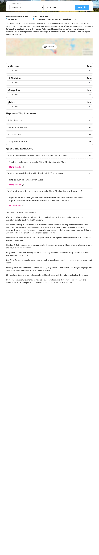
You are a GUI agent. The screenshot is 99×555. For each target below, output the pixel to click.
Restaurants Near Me (17, 127)
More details (15, 167)
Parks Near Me (48, 29)
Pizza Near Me (14, 134)
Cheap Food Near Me (17, 141)
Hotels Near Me (14, 120)
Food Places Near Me (54, 26)
